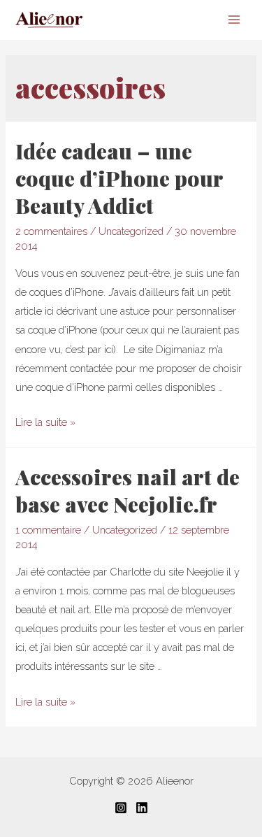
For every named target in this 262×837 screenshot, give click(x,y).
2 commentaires (51, 231)
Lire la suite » (45, 422)
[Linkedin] (142, 807)
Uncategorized (131, 231)
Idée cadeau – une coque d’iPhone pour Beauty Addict (119, 178)
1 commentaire (48, 530)
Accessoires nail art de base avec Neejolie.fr (127, 490)
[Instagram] (121, 807)
